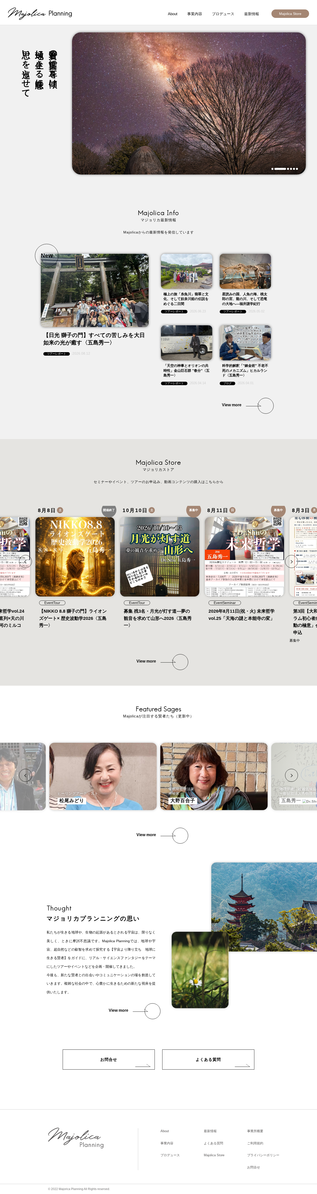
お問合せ (108, 1059)
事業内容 (194, 14)
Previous (25, 561)
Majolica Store (290, 14)
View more (231, 405)
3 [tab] (288, 169)
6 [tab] (297, 169)
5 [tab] (294, 169)
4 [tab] (291, 169)
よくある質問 (208, 1059)
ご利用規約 (255, 1143)
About (172, 14)
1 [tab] (272, 169)
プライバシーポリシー (263, 1155)
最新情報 (251, 14)
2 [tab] (280, 169)
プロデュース (223, 14)
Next (291, 561)
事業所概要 (255, 1131)
